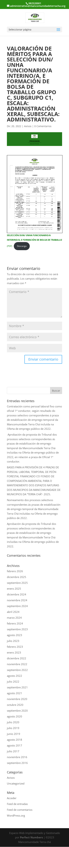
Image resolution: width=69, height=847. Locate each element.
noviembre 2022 (17, 664)
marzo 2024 (14, 617)
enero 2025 (14, 588)
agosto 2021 (14, 693)
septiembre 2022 (17, 670)
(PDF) (34, 241)
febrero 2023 (15, 646)
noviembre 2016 (17, 757)
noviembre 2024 (17, 600)
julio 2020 (13, 722)
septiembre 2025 (17, 583)
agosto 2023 (14, 635)
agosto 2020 (14, 716)
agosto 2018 (14, 739)
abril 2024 (13, 612)
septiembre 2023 (17, 629)
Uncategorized (15, 783)
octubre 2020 (15, 705)
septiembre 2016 (17, 763)
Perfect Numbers (31, 837)
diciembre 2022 (16, 658)
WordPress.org (16, 815)
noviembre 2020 (17, 699)
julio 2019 (13, 728)
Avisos (27, 126)
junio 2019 (13, 734)
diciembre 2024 (16, 594)
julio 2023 (13, 641)
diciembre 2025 (16, 577)
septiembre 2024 (17, 606)
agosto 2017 (14, 745)
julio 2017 (13, 751)
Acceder (11, 798)
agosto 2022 (14, 675)
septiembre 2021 (17, 687)
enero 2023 (14, 652)
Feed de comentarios (19, 809)
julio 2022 (13, 681)
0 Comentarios (42, 126)
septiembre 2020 (17, 710)
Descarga (22, 246)
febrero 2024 (15, 623)
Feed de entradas (17, 804)
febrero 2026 (15, 571)
